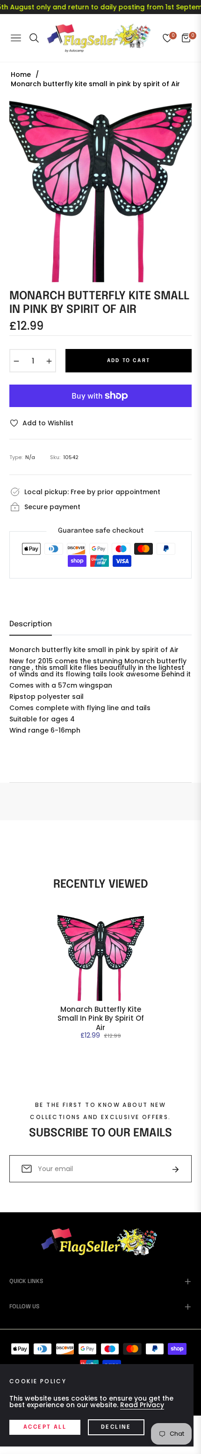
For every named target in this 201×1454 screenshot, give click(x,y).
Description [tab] (30, 624)
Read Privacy (142, 1404)
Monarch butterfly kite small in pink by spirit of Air (100, 1018)
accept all (44, 1427)
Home (21, 74)
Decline (116, 1427)
